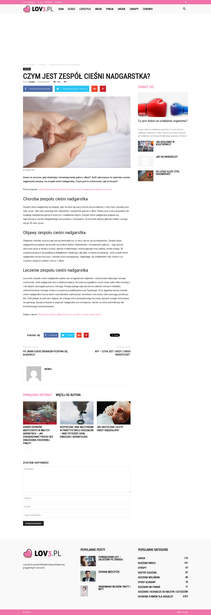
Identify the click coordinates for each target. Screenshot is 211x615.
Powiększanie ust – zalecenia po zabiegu (110, 558)
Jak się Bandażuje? (167, 156)
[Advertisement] (105, 40)
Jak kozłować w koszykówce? (165, 143)
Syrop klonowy (147, 582)
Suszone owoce (147, 563)
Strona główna (29, 2)
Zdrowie (148, 8)
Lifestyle (85, 8)
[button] (184, 9)
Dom (60, 8)
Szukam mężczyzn (108, 571)
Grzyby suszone (147, 572)
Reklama (48, 2)
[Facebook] (185, 2)
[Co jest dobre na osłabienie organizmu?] (163, 104)
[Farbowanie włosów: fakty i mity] (84, 591)
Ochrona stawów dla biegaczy (155, 596)
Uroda (121, 8)
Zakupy (134, 8)
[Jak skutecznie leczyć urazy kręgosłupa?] (114, 413)
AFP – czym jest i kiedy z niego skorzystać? (113, 353)
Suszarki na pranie (149, 587)
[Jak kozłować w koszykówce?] (145, 146)
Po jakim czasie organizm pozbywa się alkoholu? (45, 353)
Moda (98, 8)
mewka (32, 82)
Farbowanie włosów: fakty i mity (114, 588)
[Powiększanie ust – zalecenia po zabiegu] (88, 561)
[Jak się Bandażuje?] (145, 161)
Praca (110, 8)
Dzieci (71, 8)
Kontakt (58, 2)
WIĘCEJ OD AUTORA (68, 395)
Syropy (142, 567)
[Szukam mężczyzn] (88, 576)
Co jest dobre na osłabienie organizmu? (163, 121)
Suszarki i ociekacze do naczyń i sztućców (163, 591)
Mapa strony (182, 612)
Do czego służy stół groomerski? (167, 173)
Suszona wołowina (149, 577)
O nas (40, 2)
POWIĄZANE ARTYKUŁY (37, 395)
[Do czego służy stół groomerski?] (145, 175)
